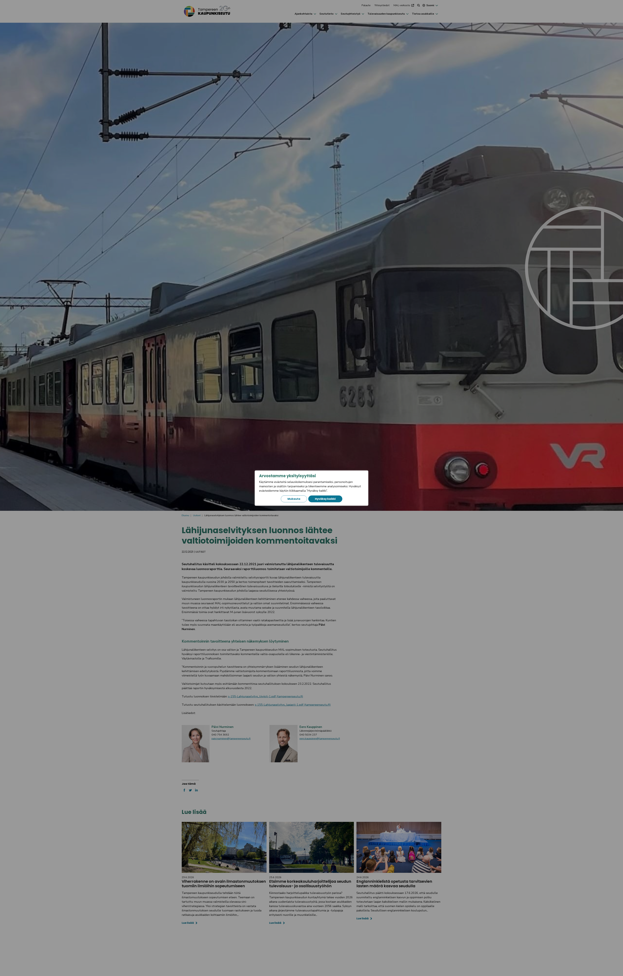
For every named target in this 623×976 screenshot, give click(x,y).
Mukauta (293, 499)
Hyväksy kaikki (325, 499)
